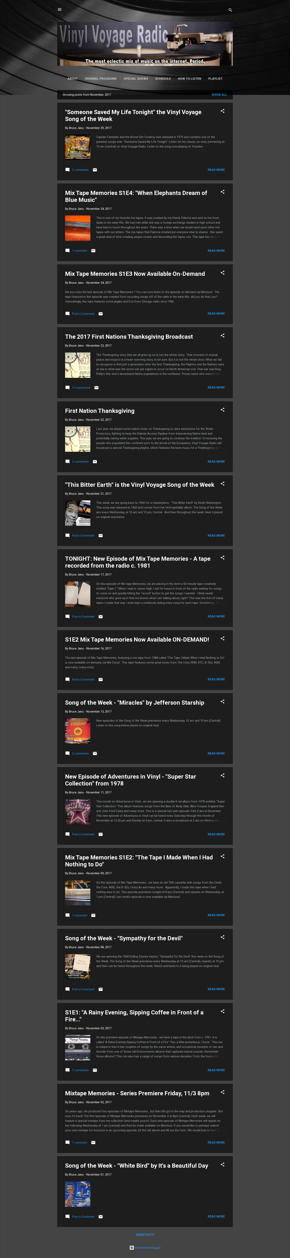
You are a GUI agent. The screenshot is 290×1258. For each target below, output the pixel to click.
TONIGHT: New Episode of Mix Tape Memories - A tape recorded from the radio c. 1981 (137, 562)
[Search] (230, 11)
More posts (145, 1234)
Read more (216, 170)
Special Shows (136, 78)
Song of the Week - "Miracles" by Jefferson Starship (134, 702)
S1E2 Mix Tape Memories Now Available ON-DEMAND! (137, 639)
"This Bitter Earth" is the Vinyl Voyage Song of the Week (139, 484)
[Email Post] (95, 171)
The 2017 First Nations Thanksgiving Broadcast (129, 336)
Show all (219, 94)
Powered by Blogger (147, 1247)
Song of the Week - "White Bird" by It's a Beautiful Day (136, 1165)
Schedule (163, 78)
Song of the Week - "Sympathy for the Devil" (124, 938)
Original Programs (101, 78)
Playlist (215, 78)
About (72, 78)
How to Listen (189, 78)
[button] (222, 112)
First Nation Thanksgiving (100, 410)
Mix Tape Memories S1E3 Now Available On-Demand (135, 273)
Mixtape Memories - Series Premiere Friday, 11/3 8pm (137, 1093)
